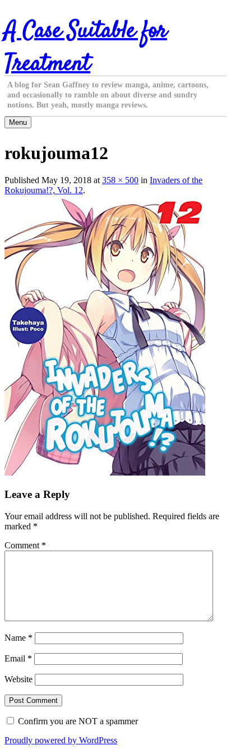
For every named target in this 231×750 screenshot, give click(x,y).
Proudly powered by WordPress (60, 740)
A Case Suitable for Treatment (85, 48)
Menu (18, 122)
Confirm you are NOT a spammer (77, 721)
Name (18, 637)
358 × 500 (120, 180)
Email (18, 658)
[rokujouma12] (104, 472)
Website (18, 679)
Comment (25, 545)
